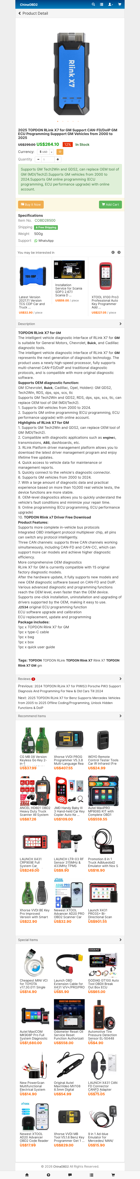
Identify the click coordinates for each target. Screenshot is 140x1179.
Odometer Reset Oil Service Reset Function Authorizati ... (69, 1037)
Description (26, 324)
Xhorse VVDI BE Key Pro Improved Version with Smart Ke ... (35, 915)
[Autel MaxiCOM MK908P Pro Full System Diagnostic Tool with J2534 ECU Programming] (35, 1014)
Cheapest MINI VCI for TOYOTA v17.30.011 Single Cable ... (34, 985)
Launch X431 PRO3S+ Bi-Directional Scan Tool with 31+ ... (100, 915)
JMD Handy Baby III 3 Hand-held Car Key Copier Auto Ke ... (69, 811)
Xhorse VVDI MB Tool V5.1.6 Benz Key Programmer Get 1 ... (69, 1137)
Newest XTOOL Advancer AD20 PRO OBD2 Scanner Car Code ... (69, 915)
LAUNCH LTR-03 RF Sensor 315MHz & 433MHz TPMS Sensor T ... (69, 864)
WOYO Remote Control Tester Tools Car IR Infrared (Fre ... (103, 762)
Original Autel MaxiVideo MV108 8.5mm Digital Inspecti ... (67, 1088)
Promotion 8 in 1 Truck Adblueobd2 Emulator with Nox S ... (103, 864)
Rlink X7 (99, 660)
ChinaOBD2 (61, 1166)
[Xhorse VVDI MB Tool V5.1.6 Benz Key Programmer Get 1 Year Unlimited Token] (69, 1116)
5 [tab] (78, 121)
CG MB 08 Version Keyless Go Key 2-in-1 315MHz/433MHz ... (35, 762)
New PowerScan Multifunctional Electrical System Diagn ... (32, 1088)
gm (39, 665)
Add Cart (112, 204)
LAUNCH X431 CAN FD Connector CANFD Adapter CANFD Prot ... (102, 1088)
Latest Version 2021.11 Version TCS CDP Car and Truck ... (32, 302)
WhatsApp (46, 240)
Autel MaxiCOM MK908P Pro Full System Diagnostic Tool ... (33, 1037)
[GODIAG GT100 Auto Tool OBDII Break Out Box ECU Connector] (103, 963)
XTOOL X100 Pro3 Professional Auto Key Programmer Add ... (105, 302)
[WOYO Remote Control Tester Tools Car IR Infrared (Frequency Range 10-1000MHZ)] (103, 739)
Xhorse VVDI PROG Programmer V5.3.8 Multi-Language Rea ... (68, 762)
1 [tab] (57, 121)
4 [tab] (73, 121)
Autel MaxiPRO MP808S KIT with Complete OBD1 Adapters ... (101, 813)
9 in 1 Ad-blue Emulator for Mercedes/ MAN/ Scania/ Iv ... (100, 1139)
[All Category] (93, 4)
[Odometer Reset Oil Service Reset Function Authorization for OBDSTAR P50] (69, 1014)
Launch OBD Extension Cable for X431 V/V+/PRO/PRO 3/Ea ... (69, 985)
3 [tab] (68, 121)
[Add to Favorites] (60, 152)
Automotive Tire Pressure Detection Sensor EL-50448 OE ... (102, 1037)
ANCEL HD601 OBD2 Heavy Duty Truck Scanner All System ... (35, 813)
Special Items (28, 940)
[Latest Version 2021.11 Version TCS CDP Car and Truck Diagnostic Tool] (34, 275)
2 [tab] (63, 121)
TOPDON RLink (54, 660)
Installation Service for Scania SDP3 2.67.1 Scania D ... (68, 290)
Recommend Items (32, 716)
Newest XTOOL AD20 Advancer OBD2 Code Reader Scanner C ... (34, 1139)
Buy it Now (32, 204)
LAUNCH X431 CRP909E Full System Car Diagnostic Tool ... (33, 864)
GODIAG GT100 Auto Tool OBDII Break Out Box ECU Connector (103, 985)
